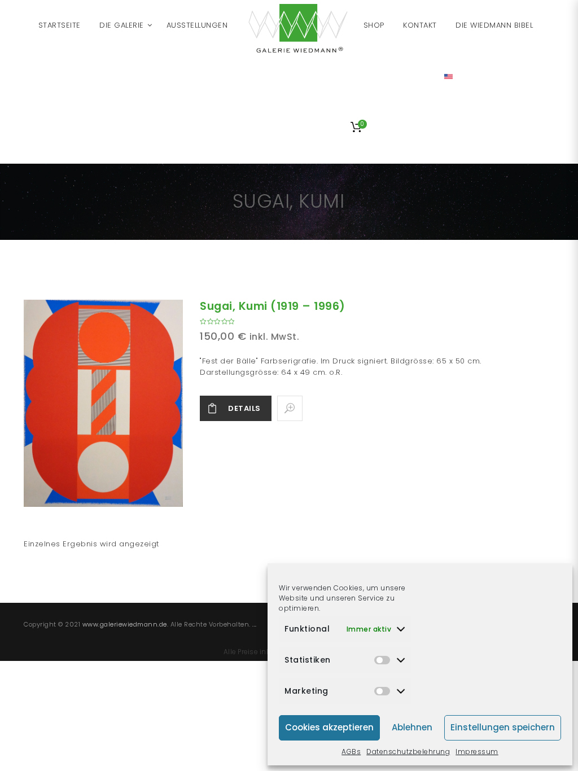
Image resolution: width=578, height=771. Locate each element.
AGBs (351, 751)
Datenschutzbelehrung (408, 751)
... (254, 624)
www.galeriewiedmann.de (124, 624)
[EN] (448, 76)
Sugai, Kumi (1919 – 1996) (272, 306)
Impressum (477, 751)
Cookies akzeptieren (329, 727)
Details (244, 408)
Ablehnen (412, 727)
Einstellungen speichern (502, 727)
